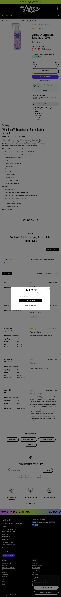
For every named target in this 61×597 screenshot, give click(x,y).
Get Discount (30, 300)
